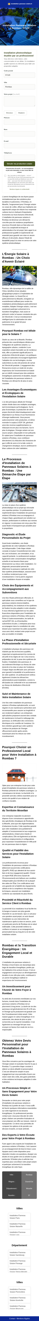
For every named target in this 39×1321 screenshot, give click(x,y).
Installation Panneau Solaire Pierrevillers (18, 1290)
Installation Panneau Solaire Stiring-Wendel (18, 1270)
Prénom (7, 118)
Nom (5, 129)
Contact (12, 1318)
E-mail (6, 141)
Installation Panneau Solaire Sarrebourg (17, 1254)
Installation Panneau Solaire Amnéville (18, 1299)
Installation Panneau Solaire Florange (17, 1262)
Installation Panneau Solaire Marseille (17, 1225)
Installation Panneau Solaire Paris (17, 1217)
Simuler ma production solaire (19, 164)
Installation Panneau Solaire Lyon (17, 1233)
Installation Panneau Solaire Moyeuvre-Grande (18, 1308)
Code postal (8, 71)
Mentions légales (23, 1318)
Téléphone (8, 153)
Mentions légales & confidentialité (19, 189)
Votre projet (12, 94)
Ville (5, 82)
